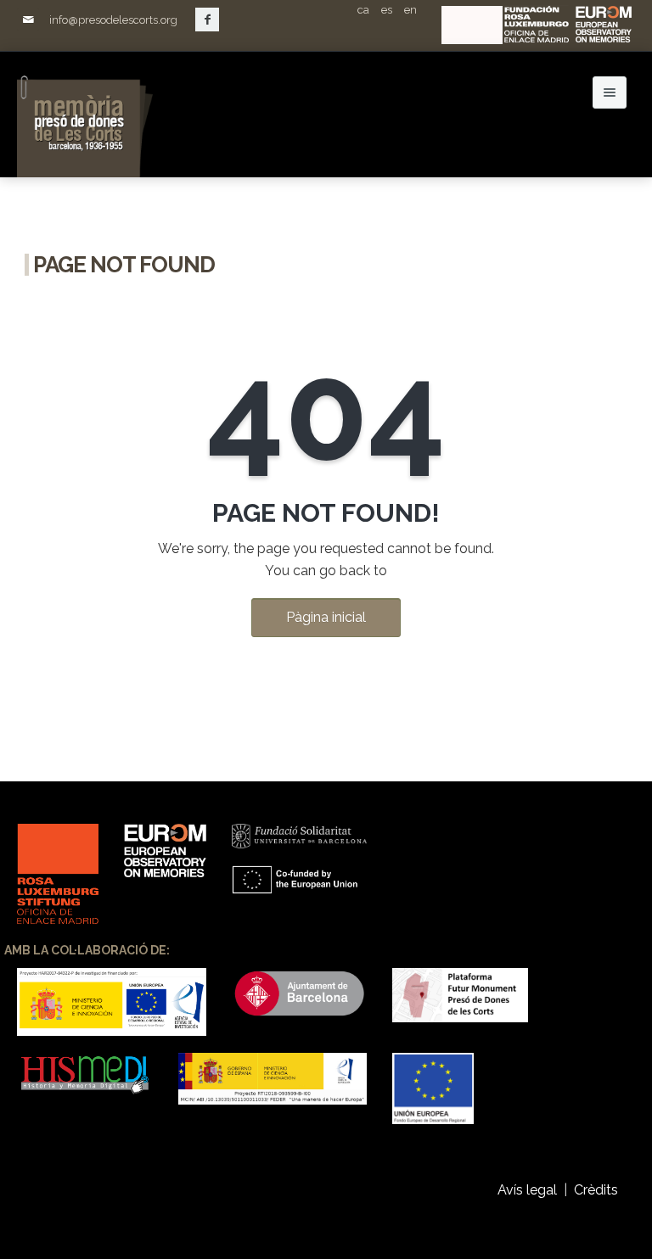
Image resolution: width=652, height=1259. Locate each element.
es (386, 9)
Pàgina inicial (326, 617)
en (410, 9)
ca (363, 9)
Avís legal (527, 1190)
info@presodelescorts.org (113, 20)
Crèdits (597, 1190)
